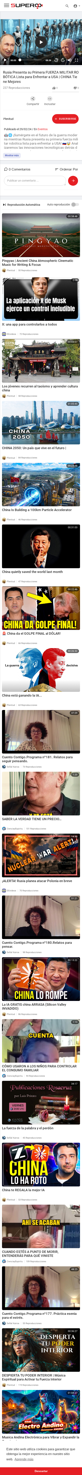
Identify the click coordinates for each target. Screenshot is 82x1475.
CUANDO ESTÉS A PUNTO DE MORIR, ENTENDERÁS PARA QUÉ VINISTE (30, 1254)
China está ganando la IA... (22, 695)
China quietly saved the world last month (32, 572)
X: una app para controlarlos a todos (29, 324)
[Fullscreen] (76, 60)
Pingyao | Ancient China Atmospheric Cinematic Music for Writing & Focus (37, 263)
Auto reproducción (58, 204)
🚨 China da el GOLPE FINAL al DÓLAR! (31, 633)
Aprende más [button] (24, 1459)
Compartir (33, 104)
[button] (41, 42)
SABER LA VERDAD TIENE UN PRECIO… (32, 819)
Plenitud (8, 118)
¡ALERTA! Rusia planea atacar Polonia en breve (37, 881)
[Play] (5, 60)
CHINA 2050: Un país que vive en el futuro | (34, 448)
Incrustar (50, 104)
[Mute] (70, 60)
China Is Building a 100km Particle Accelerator (37, 510)
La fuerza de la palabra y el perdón (27, 1128)
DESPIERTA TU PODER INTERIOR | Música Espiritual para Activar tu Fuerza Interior (33, 1377)
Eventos (43, 129)
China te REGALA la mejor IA (23, 1190)
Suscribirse (67, 118)
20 (56, 60)
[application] (41, 42)
